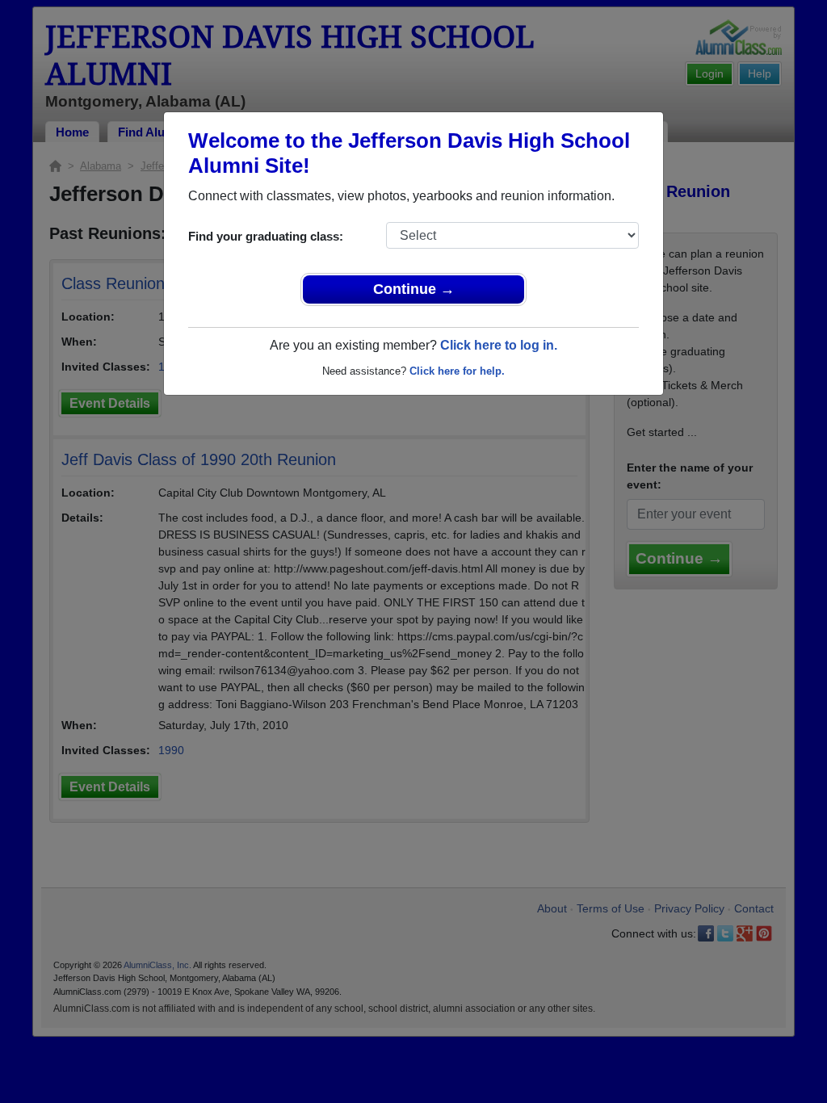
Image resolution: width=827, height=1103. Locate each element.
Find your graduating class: (265, 236)
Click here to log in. (498, 345)
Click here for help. (457, 371)
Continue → (414, 289)
